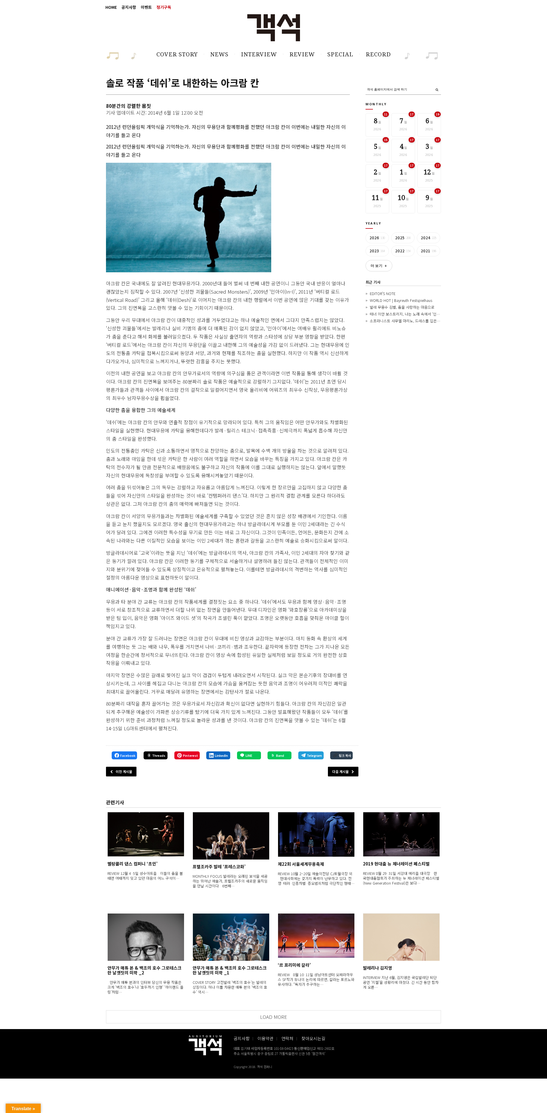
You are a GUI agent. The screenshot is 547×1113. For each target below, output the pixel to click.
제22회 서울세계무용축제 (301, 863)
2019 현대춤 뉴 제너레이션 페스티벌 (396, 863)
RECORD (378, 54)
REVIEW (302, 54)
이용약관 (266, 1038)
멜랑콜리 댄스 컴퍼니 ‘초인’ (132, 863)
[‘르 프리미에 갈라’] (316, 935)
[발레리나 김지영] (401, 937)
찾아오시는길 (313, 1038)
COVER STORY (177, 54)
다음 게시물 (340, 771)
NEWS (219, 54)
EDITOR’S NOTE (382, 293)
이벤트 (146, 7)
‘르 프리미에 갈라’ (294, 964)
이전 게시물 (124, 771)
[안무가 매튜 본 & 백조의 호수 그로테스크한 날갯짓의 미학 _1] (231, 937)
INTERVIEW (259, 54)
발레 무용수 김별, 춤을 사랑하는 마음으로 (402, 307)
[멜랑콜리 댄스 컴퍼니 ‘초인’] (145, 834)
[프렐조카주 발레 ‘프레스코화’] (231, 836)
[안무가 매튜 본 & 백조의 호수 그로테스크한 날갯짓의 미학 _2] (145, 937)
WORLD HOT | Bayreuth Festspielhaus (401, 300)
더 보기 (379, 266)
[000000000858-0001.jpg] (188, 217)
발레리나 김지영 (377, 967)
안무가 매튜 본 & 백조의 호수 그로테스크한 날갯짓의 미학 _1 (230, 970)
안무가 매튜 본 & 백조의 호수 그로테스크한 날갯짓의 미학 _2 (144, 970)
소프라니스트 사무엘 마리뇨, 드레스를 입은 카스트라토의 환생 (418, 320)
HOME (111, 7)
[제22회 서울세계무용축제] (316, 834)
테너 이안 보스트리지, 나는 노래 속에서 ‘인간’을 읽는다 (413, 314)
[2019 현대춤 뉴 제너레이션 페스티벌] (401, 834)
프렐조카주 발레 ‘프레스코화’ (219, 866)
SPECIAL (340, 54)
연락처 (287, 1038)
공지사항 (128, 7)
